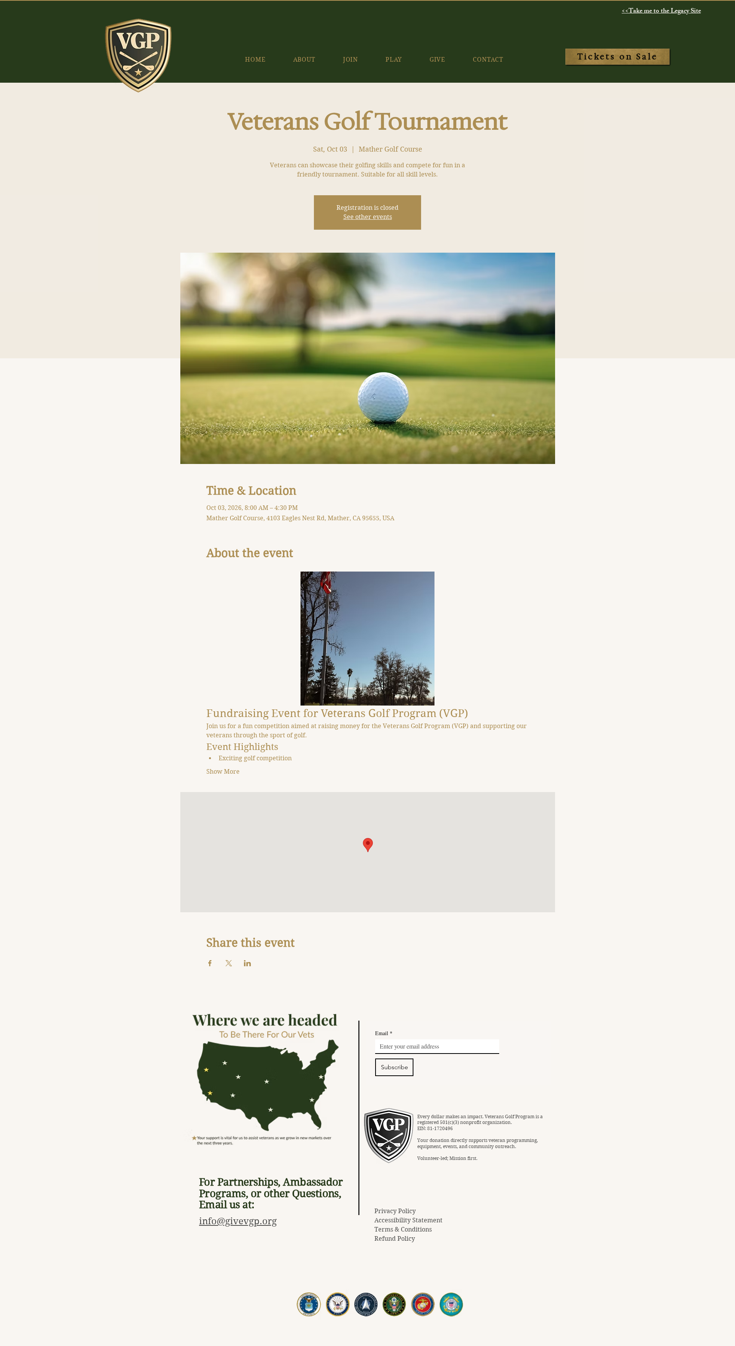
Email (383, 1033)
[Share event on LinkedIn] (247, 963)
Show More (223, 771)
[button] (437, 59)
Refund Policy (394, 1238)
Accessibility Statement (408, 1220)
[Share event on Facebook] (210, 963)
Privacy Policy (395, 1211)
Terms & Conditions (403, 1229)
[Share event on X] (228, 963)
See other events (367, 217)
